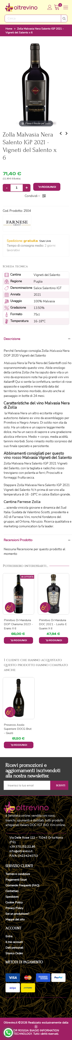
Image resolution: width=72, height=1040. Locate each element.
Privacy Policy (14, 908)
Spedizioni (12, 897)
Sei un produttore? (17, 914)
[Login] (49, 7)
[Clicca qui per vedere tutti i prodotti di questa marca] (17, 223)
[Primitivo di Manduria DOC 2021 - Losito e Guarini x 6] (53, 594)
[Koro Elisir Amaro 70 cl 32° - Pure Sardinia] (60, 133)
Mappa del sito (15, 919)
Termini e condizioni (18, 874)
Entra (9, 936)
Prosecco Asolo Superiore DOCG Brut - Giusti (18, 729)
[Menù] (65, 7)
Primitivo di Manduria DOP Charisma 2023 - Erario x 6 (18, 624)
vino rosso (12, 457)
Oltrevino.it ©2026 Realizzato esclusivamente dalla (36, 1022)
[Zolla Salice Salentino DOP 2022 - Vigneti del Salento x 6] (66, 133)
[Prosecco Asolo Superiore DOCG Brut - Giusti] (19, 698)
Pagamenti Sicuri (16, 880)
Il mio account (14, 942)
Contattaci (12, 891)
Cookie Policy (14, 902)
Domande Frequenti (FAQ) (23, 885)
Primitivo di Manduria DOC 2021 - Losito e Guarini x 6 (53, 624)
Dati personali (14, 948)
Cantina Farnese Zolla (22, 501)
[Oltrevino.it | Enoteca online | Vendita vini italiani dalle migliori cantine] (21, 7)
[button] (22, 250)
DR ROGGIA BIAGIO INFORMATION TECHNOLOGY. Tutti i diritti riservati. (36, 1032)
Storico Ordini (14, 953)
